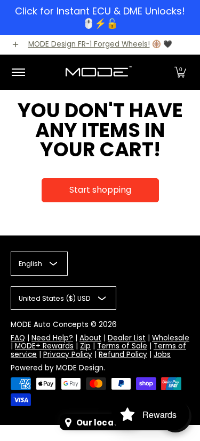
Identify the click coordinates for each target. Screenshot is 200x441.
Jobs (162, 354)
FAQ (18, 338)
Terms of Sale (122, 346)
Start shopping (100, 190)
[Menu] (18, 72)
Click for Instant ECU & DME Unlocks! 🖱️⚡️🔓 (100, 17)
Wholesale (170, 338)
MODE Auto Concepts (50, 325)
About (90, 338)
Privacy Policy (67, 354)
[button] (180, 72)
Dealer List (127, 338)
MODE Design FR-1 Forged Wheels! (89, 44)
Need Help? (52, 338)
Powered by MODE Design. (58, 368)
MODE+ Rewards (44, 346)
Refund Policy (123, 354)
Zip (85, 346)
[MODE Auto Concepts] (98, 72)
